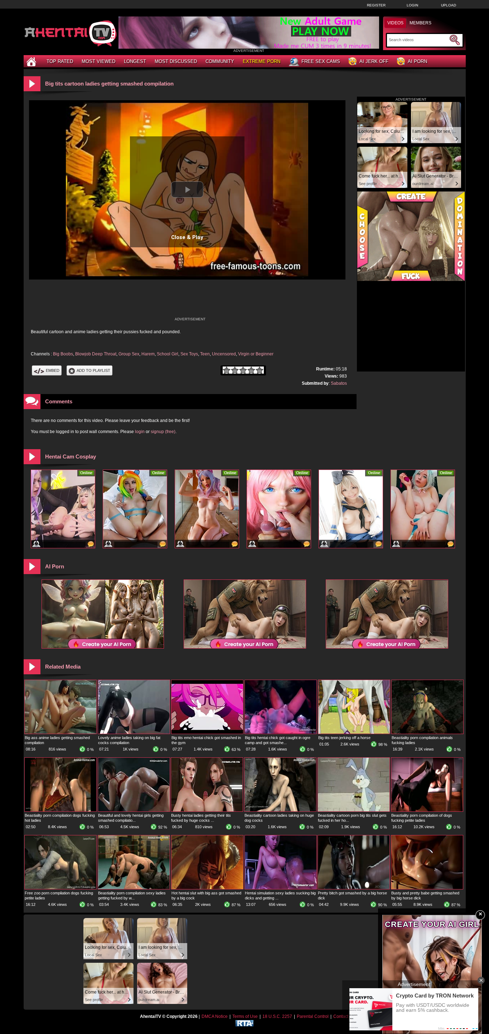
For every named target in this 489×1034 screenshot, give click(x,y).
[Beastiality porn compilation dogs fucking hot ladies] (60, 809)
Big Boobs (63, 353)
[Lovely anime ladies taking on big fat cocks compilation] (134, 732)
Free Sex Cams (320, 61)
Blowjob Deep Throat (95, 353)
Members (420, 22)
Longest (135, 61)
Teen (205, 353)
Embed (52, 370)
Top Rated (60, 61)
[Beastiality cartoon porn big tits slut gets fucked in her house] (353, 809)
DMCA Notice (215, 1016)
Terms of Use (245, 1016)
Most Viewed (98, 61)
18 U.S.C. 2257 (277, 1016)
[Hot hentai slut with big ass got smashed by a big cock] (207, 887)
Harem (148, 353)
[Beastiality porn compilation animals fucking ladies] (427, 732)
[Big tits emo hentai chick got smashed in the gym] (207, 732)
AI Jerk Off (373, 61)
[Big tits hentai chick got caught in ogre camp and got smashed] (280, 732)
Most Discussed (176, 61)
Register (376, 5)
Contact (340, 1016)
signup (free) (163, 431)
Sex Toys (189, 353)
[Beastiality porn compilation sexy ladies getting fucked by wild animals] (134, 887)
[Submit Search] (455, 40)
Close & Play (187, 237)
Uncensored (224, 353)
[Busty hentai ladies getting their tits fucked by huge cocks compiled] (207, 809)
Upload (448, 5)
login (140, 431)
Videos (395, 22)
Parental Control (313, 1016)
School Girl (167, 353)
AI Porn (417, 61)
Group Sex (128, 353)
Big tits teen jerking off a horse (344, 738)
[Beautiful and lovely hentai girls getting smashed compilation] (134, 809)
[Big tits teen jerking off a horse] (354, 732)
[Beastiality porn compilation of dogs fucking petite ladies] (427, 809)
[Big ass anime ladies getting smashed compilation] (60, 732)
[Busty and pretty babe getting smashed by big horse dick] (427, 887)
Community (219, 61)
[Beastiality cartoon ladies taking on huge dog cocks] (280, 809)
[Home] (32, 61)
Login (412, 5)
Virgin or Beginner (255, 353)
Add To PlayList (93, 370)
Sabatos (339, 383)
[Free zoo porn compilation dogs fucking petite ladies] (60, 887)
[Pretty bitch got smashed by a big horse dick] (353, 887)
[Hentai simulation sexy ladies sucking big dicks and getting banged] (280, 887)
